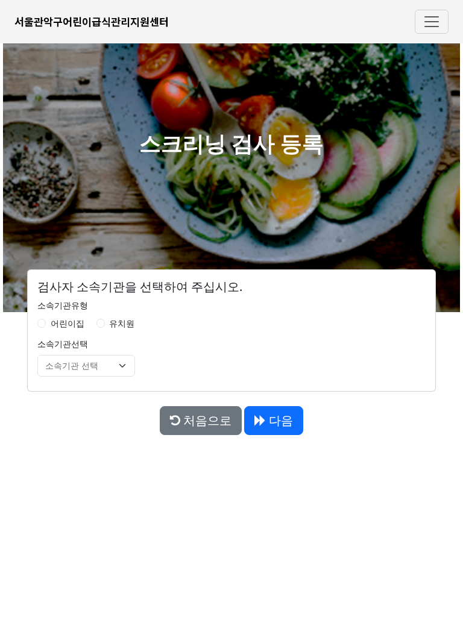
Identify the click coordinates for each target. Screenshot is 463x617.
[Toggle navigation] (432, 22)
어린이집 (67, 323)
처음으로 (206, 420)
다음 (279, 420)
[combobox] (79, 365)
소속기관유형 (62, 305)
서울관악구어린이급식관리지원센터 (91, 21)
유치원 (121, 323)
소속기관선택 (62, 343)
